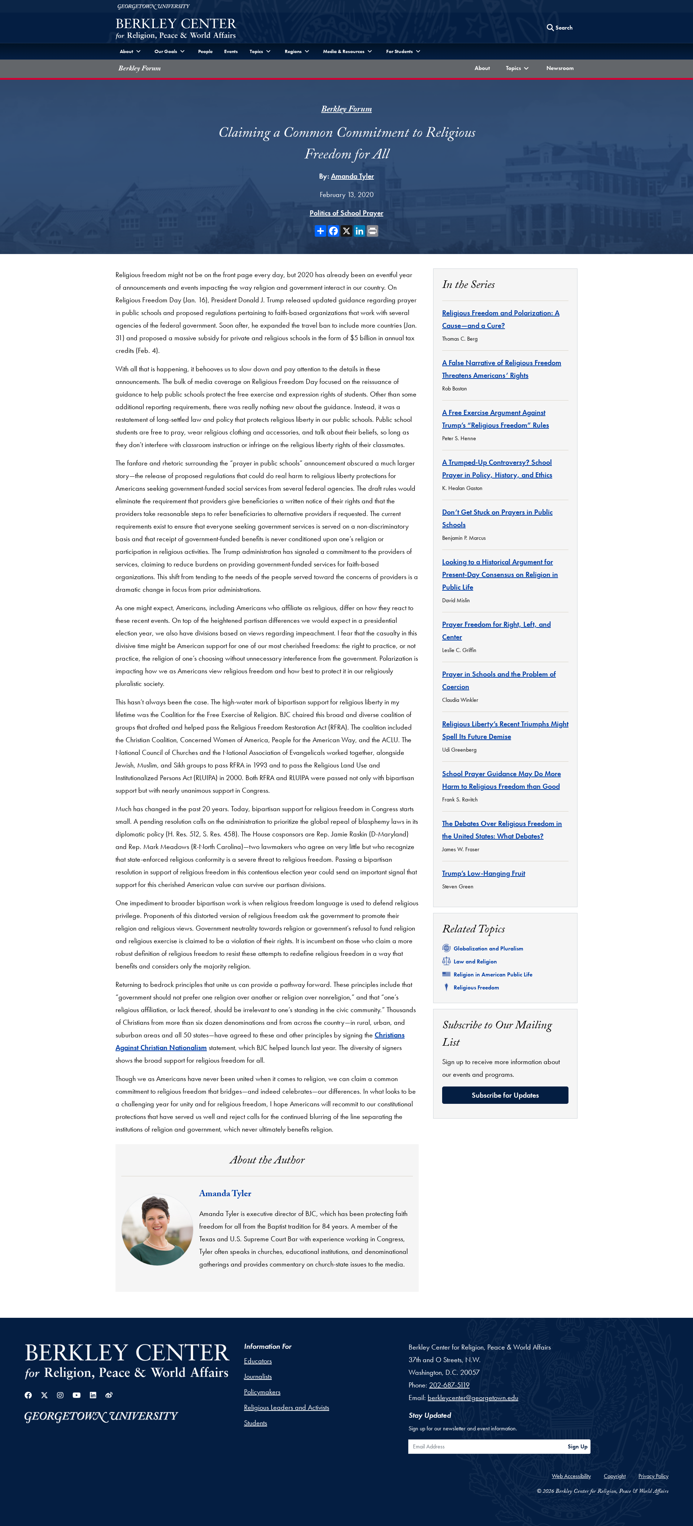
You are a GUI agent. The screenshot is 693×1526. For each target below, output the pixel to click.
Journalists (258, 1376)
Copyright (615, 1476)
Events (231, 51)
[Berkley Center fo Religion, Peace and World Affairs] (176, 29)
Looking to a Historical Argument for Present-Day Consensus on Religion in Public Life (500, 574)
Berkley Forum (139, 69)
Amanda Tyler (352, 176)
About (483, 68)
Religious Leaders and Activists (286, 1407)
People (205, 51)
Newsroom (562, 68)
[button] (518, 69)
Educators (258, 1360)
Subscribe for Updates (505, 1095)
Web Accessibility (571, 1476)
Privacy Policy (653, 1476)
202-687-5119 (449, 1385)
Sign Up (578, 1446)
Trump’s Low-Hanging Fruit (483, 873)
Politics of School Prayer (346, 213)
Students (255, 1422)
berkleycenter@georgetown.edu (473, 1397)
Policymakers (262, 1391)
